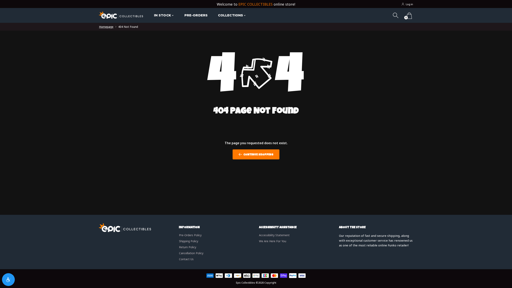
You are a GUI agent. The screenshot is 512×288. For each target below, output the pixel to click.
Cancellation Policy (191, 253)
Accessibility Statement (274, 235)
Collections (230, 15)
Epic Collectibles (245, 282)
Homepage (106, 27)
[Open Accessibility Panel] (8, 279)
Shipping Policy (188, 241)
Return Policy (187, 247)
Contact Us (186, 259)
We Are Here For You (272, 241)
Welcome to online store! (256, 4)
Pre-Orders (196, 15)
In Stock (162, 15)
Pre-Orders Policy (190, 235)
